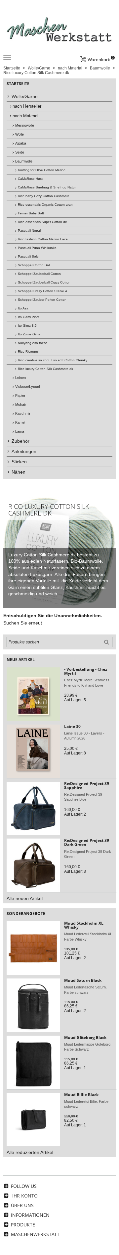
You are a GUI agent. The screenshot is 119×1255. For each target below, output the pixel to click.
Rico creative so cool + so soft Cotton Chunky (52, 360)
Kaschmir (22, 413)
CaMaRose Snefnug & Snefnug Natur (47, 187)
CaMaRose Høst (30, 178)
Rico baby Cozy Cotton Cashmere (43, 196)
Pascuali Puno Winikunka (37, 248)
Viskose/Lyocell (27, 387)
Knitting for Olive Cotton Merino (41, 170)
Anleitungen (24, 451)
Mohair (20, 404)
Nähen (18, 472)
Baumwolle (23, 161)
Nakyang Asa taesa (33, 343)
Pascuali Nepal (29, 230)
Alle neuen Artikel (25, 898)
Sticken (19, 461)
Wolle (19, 134)
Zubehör (20, 441)
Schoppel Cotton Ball (34, 265)
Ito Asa (23, 308)
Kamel (20, 422)
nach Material (25, 116)
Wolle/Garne (25, 96)
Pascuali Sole (28, 256)
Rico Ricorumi (28, 351)
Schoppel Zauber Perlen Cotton (42, 299)
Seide (19, 152)
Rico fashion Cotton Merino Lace (43, 239)
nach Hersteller (27, 106)
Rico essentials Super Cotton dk (42, 222)
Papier (20, 396)
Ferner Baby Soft (31, 213)
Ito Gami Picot (28, 317)
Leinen (20, 378)
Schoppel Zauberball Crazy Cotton (44, 282)
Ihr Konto (25, 1196)
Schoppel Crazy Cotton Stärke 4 (42, 291)
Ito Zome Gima (29, 334)
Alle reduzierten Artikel (30, 1152)
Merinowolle (24, 125)
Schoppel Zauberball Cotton (39, 274)
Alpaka (20, 143)
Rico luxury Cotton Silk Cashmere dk (45, 369)
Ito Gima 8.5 (27, 325)
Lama (19, 431)
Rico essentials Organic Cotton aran (45, 204)
